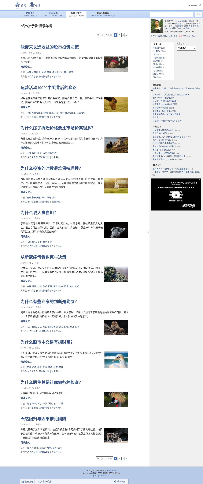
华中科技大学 (185, 21)
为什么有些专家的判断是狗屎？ (50, 301)
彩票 (46, 112)
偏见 (34, 241)
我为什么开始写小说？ (162, 140)
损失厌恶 (36, 197)
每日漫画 (157, 71)
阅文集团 (178, 23)
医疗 (39, 403)
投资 (44, 72)
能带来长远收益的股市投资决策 (50, 47)
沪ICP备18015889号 (101, 476)
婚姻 (50, 326)
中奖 (29, 112)
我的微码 (26, 15)
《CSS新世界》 (171, 28)
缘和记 (155, 117)
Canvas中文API (109, 15)
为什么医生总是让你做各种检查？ (52, 382)
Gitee (194, 36)
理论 (45, 153)
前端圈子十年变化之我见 (163, 107)
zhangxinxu (111, 470)
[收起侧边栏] (148, 232)
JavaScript (53, 15)
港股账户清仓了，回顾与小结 (165, 159)
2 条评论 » (56, 246)
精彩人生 (157, 74)
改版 (39, 286)
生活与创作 (76, 13)
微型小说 (157, 64)
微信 (160, 36)
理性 (49, 72)
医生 (34, 403)
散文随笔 (157, 67)
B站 (188, 36)
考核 (50, 367)
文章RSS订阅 (46, 481)
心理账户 (36, 72)
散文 (75, 15)
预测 (77, 326)
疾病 (61, 286)
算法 (61, 326)
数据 (45, 241)
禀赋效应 (52, 153)
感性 (34, 286)
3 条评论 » (56, 76)
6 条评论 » (56, 157)
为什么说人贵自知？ (39, 212)
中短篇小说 (158, 48)
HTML (60, 15)
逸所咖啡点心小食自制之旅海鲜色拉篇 (169, 156)
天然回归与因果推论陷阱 (43, 419)
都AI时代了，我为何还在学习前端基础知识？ (172, 94)
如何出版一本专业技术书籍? (165, 104)
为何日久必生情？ (160, 133)
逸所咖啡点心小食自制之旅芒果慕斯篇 (169, 136)
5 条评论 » (56, 116)
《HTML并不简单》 (184, 28)
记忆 (55, 403)
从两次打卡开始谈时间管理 (164, 101)
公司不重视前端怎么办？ (163, 130)
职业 (66, 326)
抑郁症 (43, 447)
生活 (71, 15)
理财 (49, 197)
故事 (49, 447)
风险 (54, 197)
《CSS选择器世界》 (192, 26)
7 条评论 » (56, 371)
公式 (39, 326)
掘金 (170, 36)
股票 (71, 72)
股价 (72, 286)
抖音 (182, 36)
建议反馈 (34, 15)
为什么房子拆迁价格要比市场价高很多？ (58, 128)
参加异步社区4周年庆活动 (164, 146)
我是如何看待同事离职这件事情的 (167, 120)
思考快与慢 (44, 76)
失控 (157, 54)
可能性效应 (37, 112)
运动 (72, 326)
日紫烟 (81, 15)
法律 (45, 403)
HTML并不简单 (96, 15)
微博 (165, 36)
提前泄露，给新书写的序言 (164, 111)
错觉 (61, 367)
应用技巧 (157, 61)
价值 (29, 153)
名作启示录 (32, 76)
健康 (34, 326)
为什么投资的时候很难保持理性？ (52, 168)
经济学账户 (57, 72)
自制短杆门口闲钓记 (161, 150)
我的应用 (28, 481)
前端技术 (53, 13)
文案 (56, 112)
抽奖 (51, 112)
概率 (62, 112)
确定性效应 (70, 112)
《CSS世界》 (178, 26)
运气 (60, 447)
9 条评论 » (56, 290)
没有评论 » (57, 201)
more (172, 21)
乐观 (29, 241)
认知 (77, 286)
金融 (61, 403)
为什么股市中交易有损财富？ (48, 342)
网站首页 (30, 13)
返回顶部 (121, 481)
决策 (29, 72)
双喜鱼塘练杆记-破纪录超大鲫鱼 (166, 114)
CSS (45, 15)
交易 (29, 367)
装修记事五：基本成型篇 (163, 153)
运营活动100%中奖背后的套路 (49, 87)
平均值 (35, 447)
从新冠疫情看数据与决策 (43, 257)
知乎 (175, 36)
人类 (29, 326)
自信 (50, 241)
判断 (45, 326)
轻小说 (156, 77)
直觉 (55, 326)
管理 (45, 367)
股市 (66, 72)
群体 (66, 286)
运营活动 (81, 112)
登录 (106, 481)
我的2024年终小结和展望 (163, 98)
